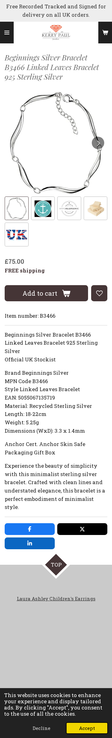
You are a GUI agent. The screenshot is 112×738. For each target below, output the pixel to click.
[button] (17, 208)
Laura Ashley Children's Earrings (56, 598)
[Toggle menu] (7, 32)
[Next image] (98, 143)
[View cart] (105, 32)
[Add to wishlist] (99, 293)
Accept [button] (87, 728)
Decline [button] (41, 728)
